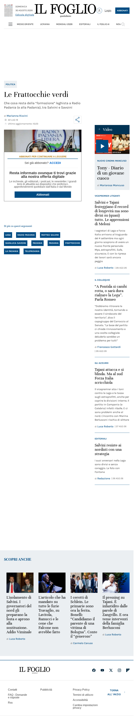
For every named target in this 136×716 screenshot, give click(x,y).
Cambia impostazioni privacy (85, 710)
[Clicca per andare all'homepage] (34, 674)
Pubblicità (46, 693)
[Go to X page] (111, 674)
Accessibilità (80, 703)
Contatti (12, 693)
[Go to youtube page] (102, 674)
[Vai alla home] (65, 10)
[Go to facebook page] (94, 674)
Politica (10, 84)
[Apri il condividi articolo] (77, 119)
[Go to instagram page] (119, 674)
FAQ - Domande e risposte (17, 700)
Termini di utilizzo (83, 698)
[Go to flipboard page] (128, 674)
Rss (10, 706)
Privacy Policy (81, 693)
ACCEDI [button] (55, 163)
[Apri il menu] (10, 24)
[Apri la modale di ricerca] (123, 24)
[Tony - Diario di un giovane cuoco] (112, 144)
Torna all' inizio (114, 696)
